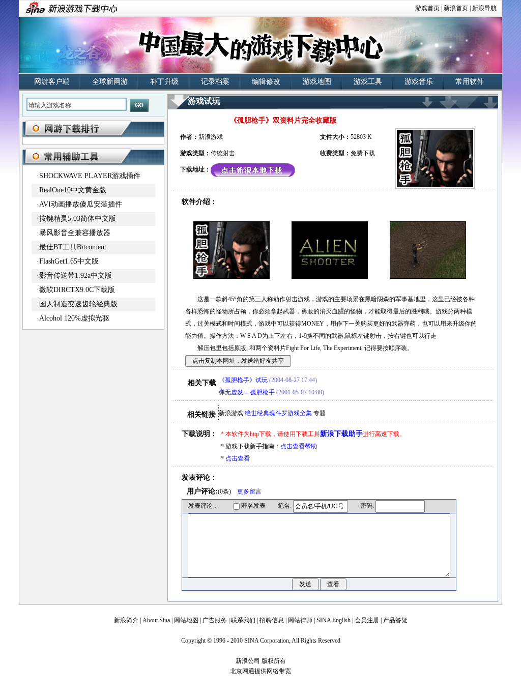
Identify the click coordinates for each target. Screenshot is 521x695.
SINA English (333, 620)
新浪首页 (456, 8)
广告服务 (214, 620)
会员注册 (367, 620)
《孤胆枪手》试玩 (243, 380)
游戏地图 (317, 81)
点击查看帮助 (298, 446)
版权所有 (274, 660)
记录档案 (215, 81)
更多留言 (249, 491)
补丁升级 (164, 81)
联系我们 (243, 620)
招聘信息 (271, 620)
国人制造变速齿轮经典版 (78, 304)
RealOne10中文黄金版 (72, 190)
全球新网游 (110, 81)
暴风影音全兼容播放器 (74, 233)
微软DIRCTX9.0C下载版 (77, 290)
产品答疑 (395, 620)
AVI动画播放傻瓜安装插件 (80, 204)
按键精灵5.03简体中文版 (77, 218)
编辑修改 (266, 81)
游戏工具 (368, 81)
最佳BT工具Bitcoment (72, 247)
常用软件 (469, 81)
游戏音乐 (418, 81)
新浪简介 (126, 620)
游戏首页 (427, 8)
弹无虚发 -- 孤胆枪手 (247, 392)
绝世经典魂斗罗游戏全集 (278, 413)
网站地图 (186, 620)
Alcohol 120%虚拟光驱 (74, 318)
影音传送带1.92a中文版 (75, 275)
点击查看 (237, 458)
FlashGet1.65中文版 (69, 261)
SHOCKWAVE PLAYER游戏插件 (89, 176)
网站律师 (300, 620)
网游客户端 (52, 81)
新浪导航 (484, 8)
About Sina (156, 620)
